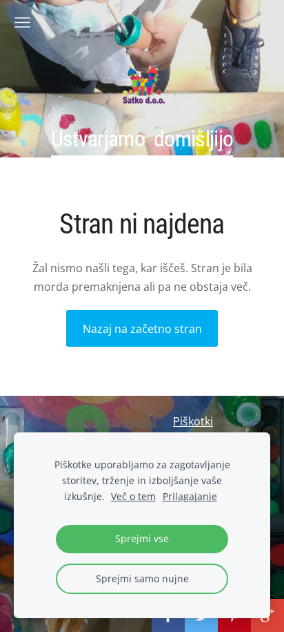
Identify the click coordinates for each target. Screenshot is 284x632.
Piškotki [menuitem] (193, 421)
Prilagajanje (190, 496)
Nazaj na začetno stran (142, 328)
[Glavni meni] (22, 22)
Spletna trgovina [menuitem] (113, 421)
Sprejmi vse (142, 538)
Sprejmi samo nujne (142, 578)
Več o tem (133, 496)
